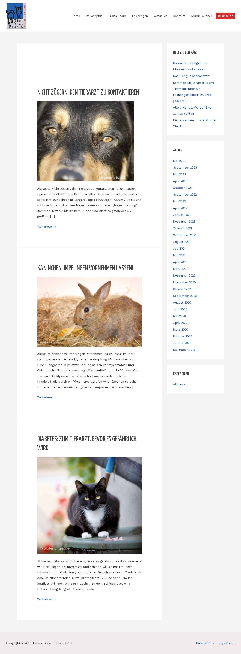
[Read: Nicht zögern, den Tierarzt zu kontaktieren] (86, 141)
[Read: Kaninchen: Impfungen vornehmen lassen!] (89, 311)
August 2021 (182, 242)
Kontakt (179, 16)
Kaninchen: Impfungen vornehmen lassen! (85, 268)
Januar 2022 (182, 215)
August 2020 (182, 302)
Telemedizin (225, 15)
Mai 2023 (179, 174)
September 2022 (185, 194)
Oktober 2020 (182, 289)
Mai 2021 (179, 255)
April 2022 (180, 208)
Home (75, 16)
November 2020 (184, 282)
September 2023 (185, 167)
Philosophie (94, 16)
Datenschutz (205, 643)
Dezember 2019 (184, 350)
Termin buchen (202, 16)
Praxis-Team (117, 16)
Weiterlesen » (46, 226)
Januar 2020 (182, 343)
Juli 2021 (179, 248)
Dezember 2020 (184, 275)
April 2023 (180, 181)
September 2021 (184, 235)
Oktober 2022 (182, 188)
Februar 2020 (182, 336)
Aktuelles (160, 16)
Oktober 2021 (182, 228)
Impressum (226, 643)
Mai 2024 (179, 161)
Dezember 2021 (184, 221)
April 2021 (180, 262)
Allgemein (180, 384)
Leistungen (140, 16)
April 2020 (180, 323)
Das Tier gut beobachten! (191, 76)
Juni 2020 (180, 309)
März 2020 (180, 329)
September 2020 (185, 296)
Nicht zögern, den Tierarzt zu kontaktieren (88, 92)
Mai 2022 (179, 201)
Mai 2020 (179, 316)
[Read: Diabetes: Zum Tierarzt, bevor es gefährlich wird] (89, 505)
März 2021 (180, 269)
